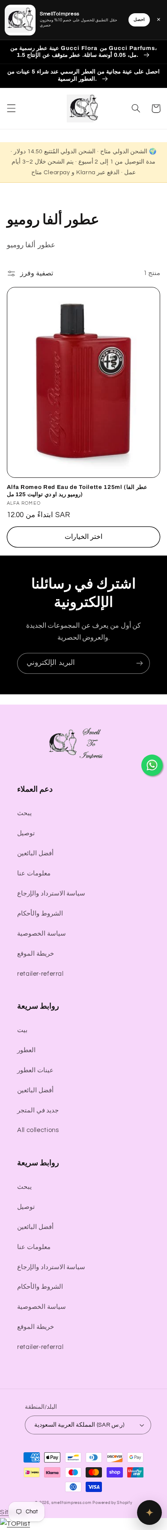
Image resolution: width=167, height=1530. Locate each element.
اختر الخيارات (83, 536)
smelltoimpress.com (71, 1503)
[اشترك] (139, 663)
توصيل (26, 833)
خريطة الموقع (35, 954)
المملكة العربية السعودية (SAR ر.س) (79, 1425)
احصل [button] (139, 20)
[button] (11, 108)
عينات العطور (35, 1070)
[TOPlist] (15, 1523)
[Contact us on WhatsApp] (152, 765)
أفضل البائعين (35, 853)
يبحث (24, 813)
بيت (22, 1030)
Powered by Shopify (112, 1503)
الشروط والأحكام (40, 913)
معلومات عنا (34, 873)
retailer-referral (40, 974)
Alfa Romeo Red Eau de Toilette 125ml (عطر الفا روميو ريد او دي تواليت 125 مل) (77, 490)
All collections (38, 1130)
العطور (26, 1050)
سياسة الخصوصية (41, 933)
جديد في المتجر (38, 1110)
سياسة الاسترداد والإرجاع (51, 893)
